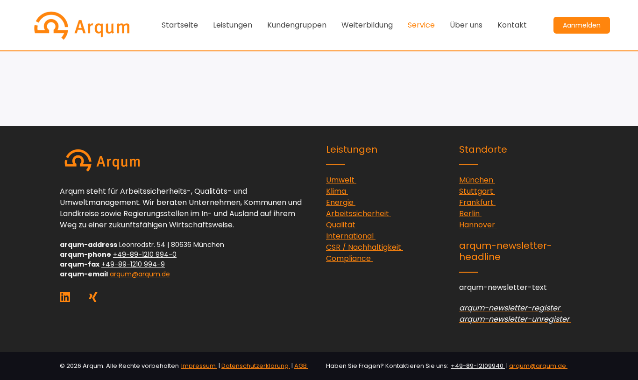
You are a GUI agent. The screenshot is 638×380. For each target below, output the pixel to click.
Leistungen (232, 25)
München (477, 180)
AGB (301, 365)
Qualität (341, 224)
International (351, 236)
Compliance (349, 258)
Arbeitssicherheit (358, 213)
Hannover (478, 224)
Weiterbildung (367, 25)
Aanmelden (582, 25)
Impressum (199, 365)
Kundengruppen (296, 25)
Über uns (466, 25)
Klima (337, 191)
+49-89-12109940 (478, 365)
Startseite (180, 25)
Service (421, 25)
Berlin (470, 213)
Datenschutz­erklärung (255, 365)
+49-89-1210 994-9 (133, 264)
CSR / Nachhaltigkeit (364, 247)
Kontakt (512, 25)
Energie (340, 202)
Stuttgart (477, 191)
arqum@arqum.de (140, 274)
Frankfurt (477, 202)
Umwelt (341, 180)
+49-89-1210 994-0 (145, 254)
